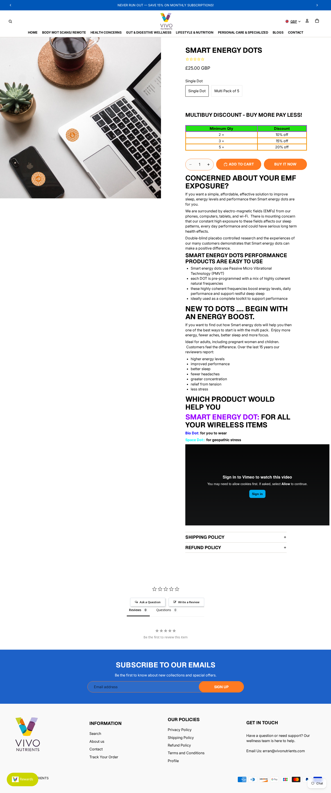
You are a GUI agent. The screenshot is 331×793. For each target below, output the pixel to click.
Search (95, 733)
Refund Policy (203, 547)
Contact (96, 749)
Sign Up (221, 687)
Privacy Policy (180, 729)
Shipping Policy (204, 537)
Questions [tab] (163, 610)
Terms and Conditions (186, 753)
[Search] (10, 21)
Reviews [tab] (135, 610)
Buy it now (285, 164)
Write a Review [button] (189, 602)
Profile (173, 761)
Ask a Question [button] (150, 602)
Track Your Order (103, 757)
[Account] (307, 21)
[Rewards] (22, 779)
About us (96, 741)
